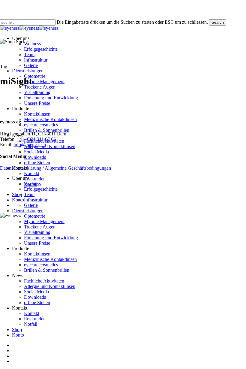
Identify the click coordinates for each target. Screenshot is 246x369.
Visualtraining (37, 232)
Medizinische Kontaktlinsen (50, 259)
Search (218, 22)
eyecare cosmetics (41, 264)
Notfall (30, 324)
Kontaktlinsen (37, 253)
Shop (17, 329)
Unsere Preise (37, 243)
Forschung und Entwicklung (51, 237)
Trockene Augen (40, 226)
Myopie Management (44, 221)
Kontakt (31, 313)
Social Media (36, 291)
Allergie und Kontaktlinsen (49, 286)
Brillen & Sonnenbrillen (46, 270)
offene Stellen (37, 302)
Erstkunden (35, 318)
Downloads (35, 297)
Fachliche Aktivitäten (44, 280)
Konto (18, 334)
